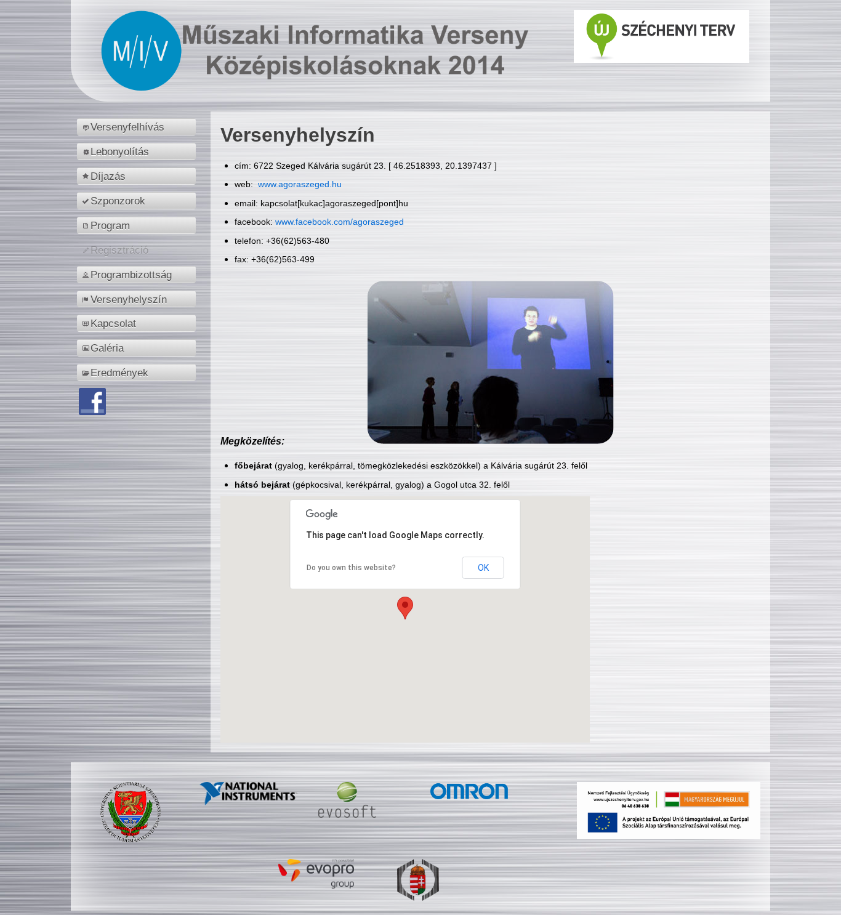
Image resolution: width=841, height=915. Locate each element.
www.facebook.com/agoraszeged (339, 222)
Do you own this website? (351, 567)
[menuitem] (138, 127)
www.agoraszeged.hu (299, 184)
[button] (405, 608)
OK (483, 568)
